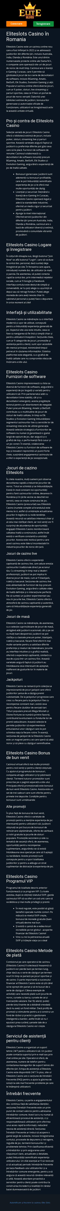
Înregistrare (43, 23)
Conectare (16, 23)
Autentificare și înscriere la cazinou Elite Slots (30, 1202)
